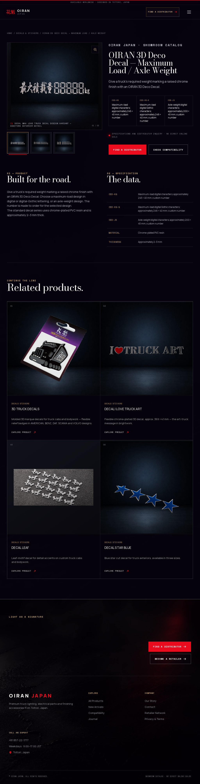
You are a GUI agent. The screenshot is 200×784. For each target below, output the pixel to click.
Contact (150, 707)
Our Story (150, 701)
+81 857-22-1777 (19, 740)
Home (9, 33)
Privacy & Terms (154, 719)
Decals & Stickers (27, 33)
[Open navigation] (189, 12)
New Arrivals (95, 707)
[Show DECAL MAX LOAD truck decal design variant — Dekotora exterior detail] (18, 143)
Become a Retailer (168, 658)
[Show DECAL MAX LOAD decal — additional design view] (64, 143)
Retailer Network (155, 713)
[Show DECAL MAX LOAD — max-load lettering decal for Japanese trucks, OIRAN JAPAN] (41, 143)
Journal (92, 719)
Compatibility (96, 713)
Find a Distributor (127, 149)
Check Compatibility (168, 149)
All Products (95, 701)
